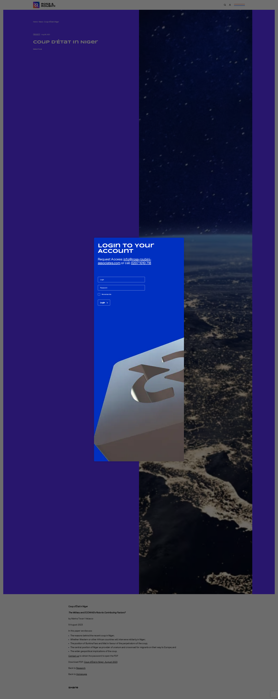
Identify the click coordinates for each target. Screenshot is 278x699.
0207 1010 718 (141, 263)
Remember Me (106, 294)
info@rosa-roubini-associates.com (124, 261)
